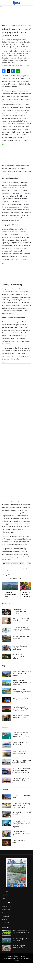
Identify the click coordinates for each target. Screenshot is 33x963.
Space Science (6, 906)
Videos (4, 913)
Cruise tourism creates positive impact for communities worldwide (20, 734)
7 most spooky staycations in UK (21, 796)
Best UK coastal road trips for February (21, 637)
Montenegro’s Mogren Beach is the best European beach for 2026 (21, 691)
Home (3, 25)
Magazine (5, 922)
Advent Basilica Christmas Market (13, 564)
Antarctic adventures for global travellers (20, 743)
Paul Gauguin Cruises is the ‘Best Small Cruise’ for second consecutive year (21, 770)
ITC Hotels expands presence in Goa (18, 946)
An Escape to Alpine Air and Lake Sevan (21, 939)
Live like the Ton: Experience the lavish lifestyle (19, 657)
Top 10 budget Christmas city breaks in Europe (21, 716)
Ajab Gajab (5, 916)
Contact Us (5, 898)
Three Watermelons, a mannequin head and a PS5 (21, 931)
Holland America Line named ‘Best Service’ (19, 752)
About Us (5, 895)
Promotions (6, 910)
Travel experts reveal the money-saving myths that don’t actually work (21, 629)
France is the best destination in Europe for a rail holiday (21, 682)
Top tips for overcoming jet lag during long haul (21, 619)
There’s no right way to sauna (20, 841)
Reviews (4, 919)
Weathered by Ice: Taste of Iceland (21, 813)
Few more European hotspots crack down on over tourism (20, 648)
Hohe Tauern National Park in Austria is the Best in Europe (21, 673)
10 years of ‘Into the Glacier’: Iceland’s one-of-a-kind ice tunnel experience (21, 824)
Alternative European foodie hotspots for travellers (19, 611)
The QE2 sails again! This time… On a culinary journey (20, 780)
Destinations (11, 25)
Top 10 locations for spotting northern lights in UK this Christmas (21, 709)
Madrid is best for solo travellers (20, 699)
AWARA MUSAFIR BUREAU (10, 65)
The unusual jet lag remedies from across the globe (21, 833)
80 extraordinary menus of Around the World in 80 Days (21, 762)
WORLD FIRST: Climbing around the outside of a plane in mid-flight (21, 805)
